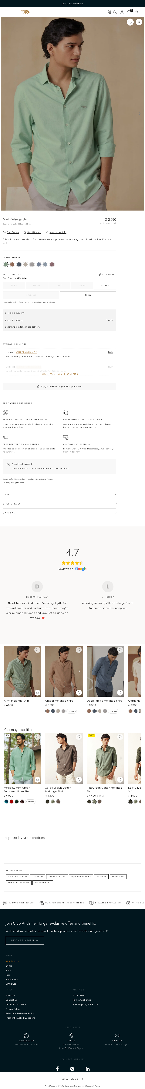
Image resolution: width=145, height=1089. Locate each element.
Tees (8, 974)
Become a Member (22, 940)
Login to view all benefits (59, 374)
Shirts (9, 965)
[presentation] (5, 114)
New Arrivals (12, 961)
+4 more (72, 711)
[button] (136, 12)
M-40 (40, 286)
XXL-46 (105, 285)
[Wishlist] (129, 12)
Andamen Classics (17, 876)
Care (6, 494)
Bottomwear (12, 979)
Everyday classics (57, 876)
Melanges (101, 876)
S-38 (18, 286)
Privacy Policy (13, 1008)
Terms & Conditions (16, 1004)
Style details (12, 503)
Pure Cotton (118, 876)
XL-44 (86, 286)
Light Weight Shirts (81, 876)
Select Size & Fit (72, 1078)
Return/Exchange (82, 999)
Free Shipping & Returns (86, 1004)
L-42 (64, 286)
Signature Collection (18, 882)
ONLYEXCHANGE (26, 352)
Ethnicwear (11, 983)
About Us (10, 995)
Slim (88, 295)
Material (9, 513)
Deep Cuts (38, 876)
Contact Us (12, 999)
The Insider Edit (42, 882)
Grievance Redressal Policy (20, 1013)
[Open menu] (7, 12)
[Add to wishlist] (130, 22)
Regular (39, 296)
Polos (8, 970)
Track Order (79, 995)
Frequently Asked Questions (20, 1017)
